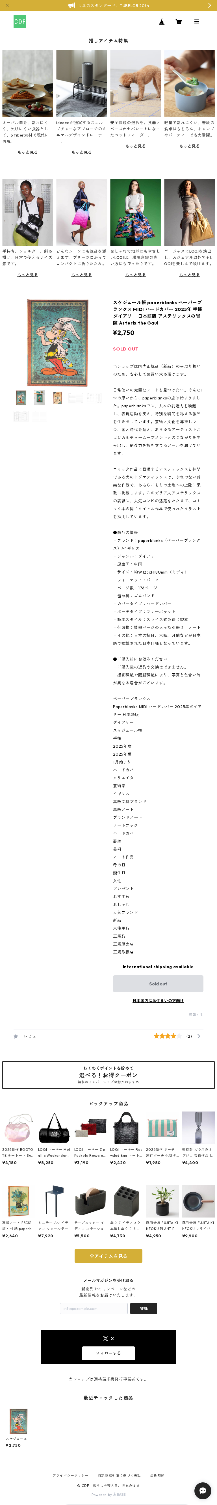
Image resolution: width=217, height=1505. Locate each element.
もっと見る (27, 152)
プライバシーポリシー (71, 1475)
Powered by (102, 1495)
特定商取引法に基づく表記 (119, 1475)
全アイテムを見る (108, 1256)
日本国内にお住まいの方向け (158, 1000)
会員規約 (157, 1475)
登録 (144, 1308)
